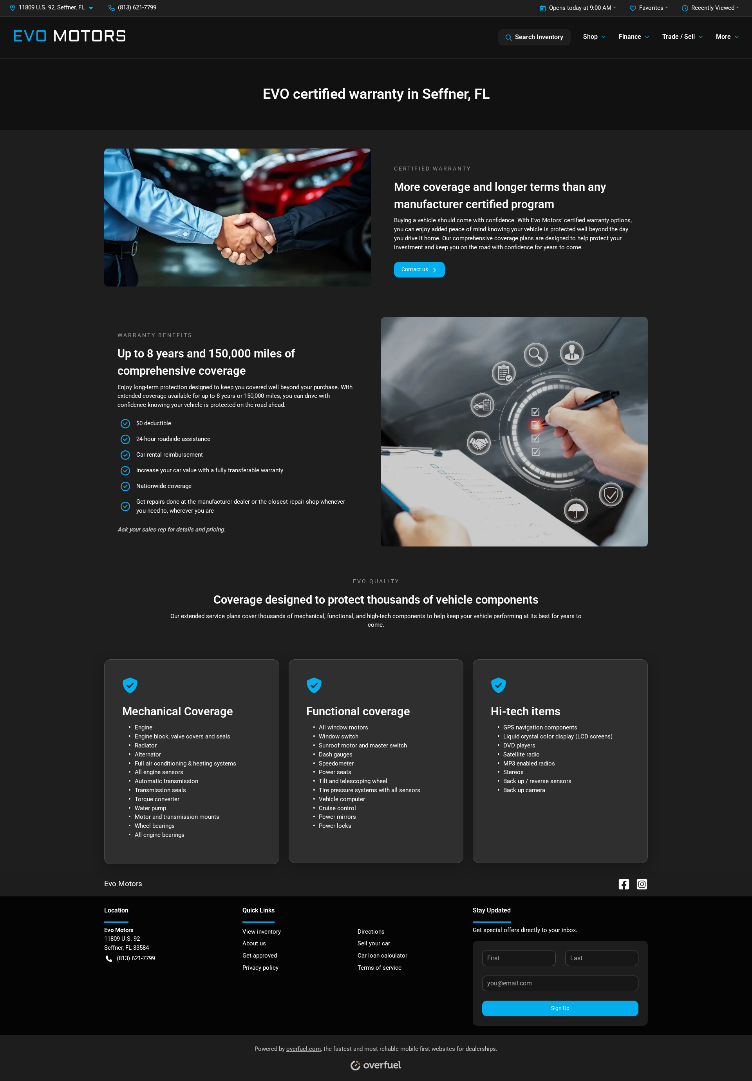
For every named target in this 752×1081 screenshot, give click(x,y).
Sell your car (374, 943)
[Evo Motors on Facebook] (621, 883)
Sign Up (560, 1008)
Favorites (651, 7)
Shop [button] (590, 36)
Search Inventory (539, 37)
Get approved (259, 955)
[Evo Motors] (70, 37)
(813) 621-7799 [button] (137, 7)
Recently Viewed (712, 7)
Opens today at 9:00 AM (580, 7)
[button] (54, 7)
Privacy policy (260, 967)
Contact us (414, 269)
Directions (371, 931)
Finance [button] (630, 36)
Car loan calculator (382, 955)
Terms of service (379, 967)
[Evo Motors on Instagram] (639, 883)
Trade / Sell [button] (678, 36)
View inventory (261, 931)
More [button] (723, 36)
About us (254, 943)
